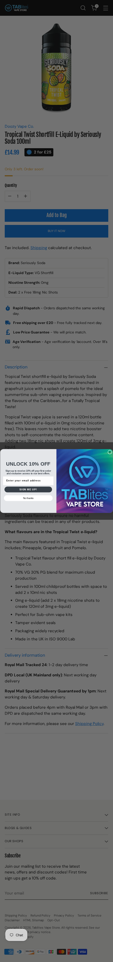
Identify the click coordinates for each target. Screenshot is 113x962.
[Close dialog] (109, 452)
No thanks (28, 498)
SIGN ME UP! (28, 489)
